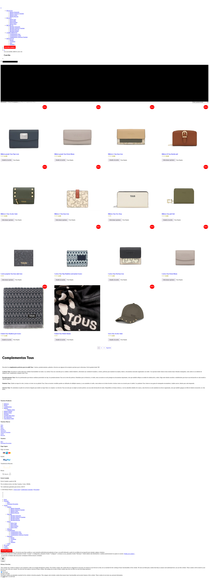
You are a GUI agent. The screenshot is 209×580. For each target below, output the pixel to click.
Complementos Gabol (15, 35)
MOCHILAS (9, 25)
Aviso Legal (17, 489)
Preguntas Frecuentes (6, 443)
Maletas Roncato (14, 16)
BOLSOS (9, 18)
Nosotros (6, 501)
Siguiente (108, 347)
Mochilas (6, 414)
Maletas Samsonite (14, 12)
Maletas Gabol (13, 15)
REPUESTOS (10, 38)
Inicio (19, 102)
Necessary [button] (3, 570)
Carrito (6, 546)
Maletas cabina (11, 409)
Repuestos (9, 536)
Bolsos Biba (13, 21)
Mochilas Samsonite (15, 27)
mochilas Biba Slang (9, 415)
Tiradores (12, 44)
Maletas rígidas (8, 412)
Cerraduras (12, 41)
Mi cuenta (6, 545)
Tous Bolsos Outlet (9, 418)
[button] (7, 160)
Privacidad (36, 489)
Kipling (2, 429)
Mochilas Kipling (14, 31)
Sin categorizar (8, 417)
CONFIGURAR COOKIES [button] (34, 555)
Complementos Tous (15, 34)
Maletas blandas (8, 411)
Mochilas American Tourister (17, 28)
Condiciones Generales (27, 489)
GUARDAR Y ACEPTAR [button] (8, 576)
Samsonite (3, 431)
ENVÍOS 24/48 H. (10, 47)
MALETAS (9, 10)
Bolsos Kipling (13, 22)
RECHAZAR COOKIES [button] (20, 555)
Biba (2, 426)
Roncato (3, 435)
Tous (2, 425)
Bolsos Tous (13, 19)
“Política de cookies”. (129, 553)
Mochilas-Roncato (14, 29)
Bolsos (5, 405)
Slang (2, 428)
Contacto (6, 548)
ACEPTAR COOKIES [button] (7, 555)
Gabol (2, 433)
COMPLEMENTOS (11, 32)
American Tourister (5, 432)
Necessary (5, 572)
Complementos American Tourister (19, 37)
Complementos (8, 407)
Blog (2, 441)
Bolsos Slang (13, 24)
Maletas (6, 408)
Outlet (8, 543)
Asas (11, 43)
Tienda (5, 505)
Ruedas (11, 40)
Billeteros (6, 404)
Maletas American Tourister (17, 13)
